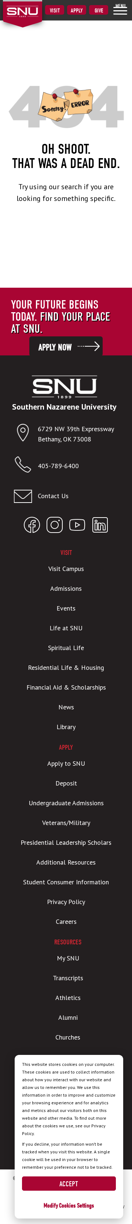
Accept (68, 1184)
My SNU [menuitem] (68, 958)
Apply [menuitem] (77, 10)
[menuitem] (120, 9)
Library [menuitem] (66, 727)
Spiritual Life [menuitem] (66, 647)
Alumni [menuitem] (68, 1017)
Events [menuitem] (66, 608)
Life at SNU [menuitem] (66, 628)
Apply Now (55, 347)
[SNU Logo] (33, 7)
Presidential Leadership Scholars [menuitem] (66, 842)
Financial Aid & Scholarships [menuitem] (66, 687)
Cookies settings (76, 1205)
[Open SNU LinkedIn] (100, 526)
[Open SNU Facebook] (32, 526)
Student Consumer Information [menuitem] (66, 882)
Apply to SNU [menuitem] (66, 763)
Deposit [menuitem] (66, 783)
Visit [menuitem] (55, 10)
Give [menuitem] (99, 10)
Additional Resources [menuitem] (66, 862)
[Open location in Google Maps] (26, 434)
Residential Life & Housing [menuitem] (66, 667)
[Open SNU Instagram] (54, 526)
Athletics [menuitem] (68, 997)
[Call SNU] (26, 466)
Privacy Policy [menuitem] (66, 902)
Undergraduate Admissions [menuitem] (66, 803)
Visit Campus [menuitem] (66, 568)
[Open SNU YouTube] (77, 526)
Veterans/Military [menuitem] (66, 822)
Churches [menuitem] (67, 1037)
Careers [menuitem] (66, 921)
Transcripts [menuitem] (68, 978)
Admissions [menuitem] (66, 588)
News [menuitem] (66, 707)
